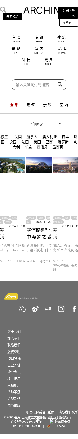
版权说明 (13, 351)
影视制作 (13, 398)
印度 (28, 146)
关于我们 (14, 331)
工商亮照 (58, 426)
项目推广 (13, 378)
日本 (65, 136)
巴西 (49, 141)
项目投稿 (14, 358)
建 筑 (61, 39)
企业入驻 (13, 364)
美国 (18, 136)
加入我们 (13, 338)
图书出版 (13, 405)
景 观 (15, 50)
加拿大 (31, 136)
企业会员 (14, 371)
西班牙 (42, 146)
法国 (25, 141)
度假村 (41, 218)
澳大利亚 (49, 136)
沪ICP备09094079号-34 (26, 421)
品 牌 (62, 50)
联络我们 (13, 344)
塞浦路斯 (5, 218)
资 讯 (39, 39)
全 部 (14, 104)
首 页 (16, 39)
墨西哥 (57, 146)
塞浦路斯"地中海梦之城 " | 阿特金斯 (38, 236)
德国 (13, 141)
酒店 (66, 218)
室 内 (39, 50)
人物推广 (13, 385)
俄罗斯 (63, 141)
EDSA (8, 222)
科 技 (26, 61)
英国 (37, 141)
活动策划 (13, 391)
